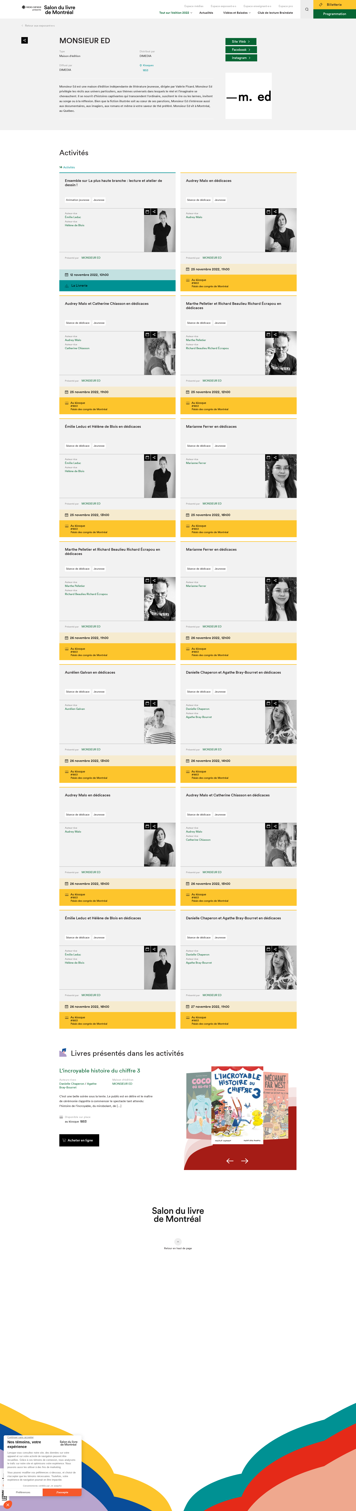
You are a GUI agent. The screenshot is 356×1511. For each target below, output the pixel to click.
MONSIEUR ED (122, 1083)
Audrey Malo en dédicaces (208, 180)
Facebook (239, 49)
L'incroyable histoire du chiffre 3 (99, 1070)
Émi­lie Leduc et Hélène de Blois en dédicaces (103, 426)
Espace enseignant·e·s (257, 6)
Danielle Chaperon (71, 1083)
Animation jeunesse (77, 200)
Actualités (206, 13)
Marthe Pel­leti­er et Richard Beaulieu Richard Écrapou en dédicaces (233, 305)
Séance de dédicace (199, 200)
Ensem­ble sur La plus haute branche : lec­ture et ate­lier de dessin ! (113, 182)
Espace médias (193, 6)
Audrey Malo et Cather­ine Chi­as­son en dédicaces (107, 303)
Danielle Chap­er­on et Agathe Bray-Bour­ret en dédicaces (233, 672)
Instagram (239, 58)
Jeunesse (98, 200)
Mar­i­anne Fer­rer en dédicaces (211, 426)
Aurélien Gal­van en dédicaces (90, 672)
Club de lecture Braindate (275, 13)
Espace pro (286, 6)
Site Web (239, 41)
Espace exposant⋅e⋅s (223, 6)
